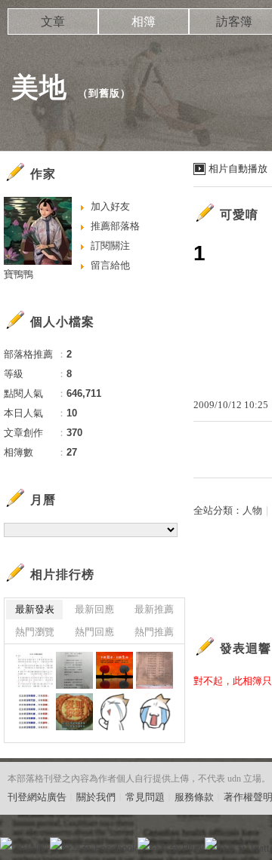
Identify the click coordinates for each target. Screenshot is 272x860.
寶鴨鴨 (18, 274)
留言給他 (110, 265)
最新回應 (94, 609)
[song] (34, 711)
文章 (53, 21)
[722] (34, 670)
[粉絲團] (6, 843)
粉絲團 (30, 848)
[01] (154, 711)
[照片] (74, 670)
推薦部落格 (115, 226)
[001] (114, 711)
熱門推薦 (154, 631)
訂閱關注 (110, 245)
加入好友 (110, 206)
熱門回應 (94, 631)
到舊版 (104, 93)
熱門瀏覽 (34, 631)
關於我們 (96, 797)
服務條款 (194, 797)
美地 (39, 87)
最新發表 (34, 609)
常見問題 (145, 797)
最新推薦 (154, 609)
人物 (252, 510)
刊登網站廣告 (37, 797)
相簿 (143, 21)
